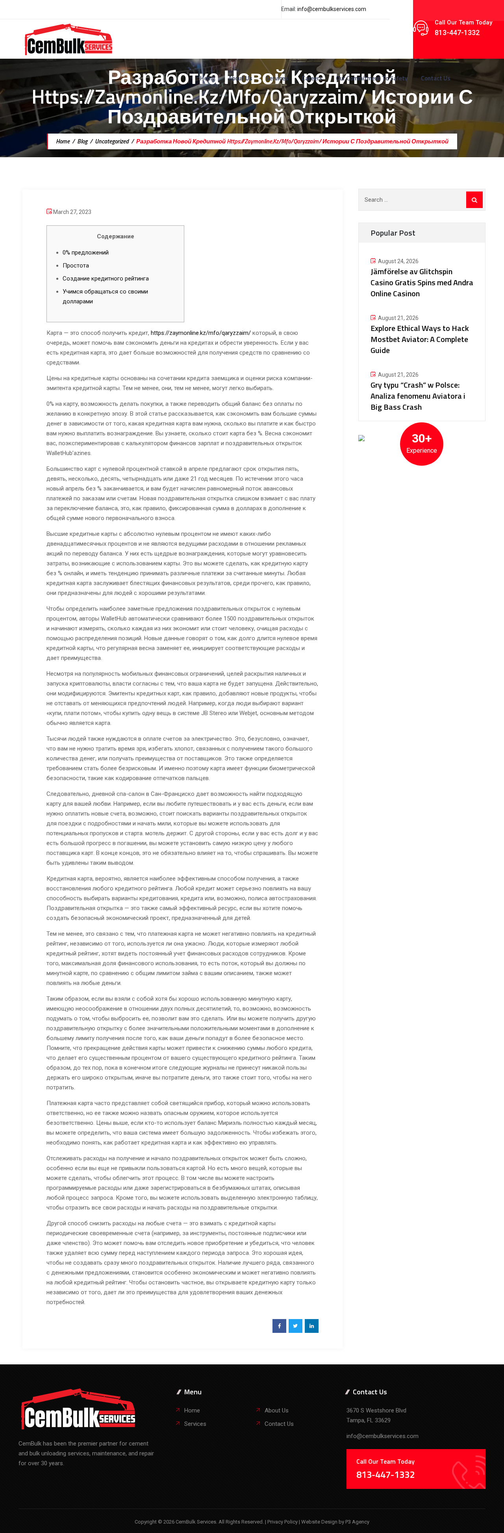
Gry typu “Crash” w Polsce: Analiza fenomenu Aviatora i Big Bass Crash (418, 396)
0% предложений (86, 252)
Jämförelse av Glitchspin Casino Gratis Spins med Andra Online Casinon (422, 282)
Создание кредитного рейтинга (106, 278)
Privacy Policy (283, 1522)
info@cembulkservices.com (331, 9)
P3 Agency (357, 1522)
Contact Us (435, 78)
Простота (76, 265)
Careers (312, 78)
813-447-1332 (457, 32)
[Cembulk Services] (69, 39)
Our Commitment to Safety (372, 78)
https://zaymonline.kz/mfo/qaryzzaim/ (201, 332)
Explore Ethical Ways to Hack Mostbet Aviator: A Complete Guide (420, 339)
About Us (240, 78)
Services (277, 78)
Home (207, 78)
